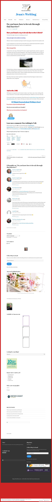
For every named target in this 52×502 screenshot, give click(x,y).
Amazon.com (36, 128)
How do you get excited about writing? (14, 411)
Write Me (10, 19)
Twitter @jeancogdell (26, 128)
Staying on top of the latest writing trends (15, 413)
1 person (17, 184)
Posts (5, 19)
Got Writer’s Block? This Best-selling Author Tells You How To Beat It (8, 139)
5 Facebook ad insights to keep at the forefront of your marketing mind (14, 139)
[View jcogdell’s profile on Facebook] (7, 243)
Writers (9, 150)
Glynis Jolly (15, 198)
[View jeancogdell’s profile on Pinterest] (9, 243)
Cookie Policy (22, 500)
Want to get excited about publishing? (14, 409)
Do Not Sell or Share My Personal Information (31, 478)
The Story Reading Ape (17, 219)
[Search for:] (26, 354)
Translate (15, 237)
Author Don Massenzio (23, 191)
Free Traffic (9, 433)
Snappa (8, 389)
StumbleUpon (16, 128)
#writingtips (30, 149)
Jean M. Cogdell (15, 169)
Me (15, 19)
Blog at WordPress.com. (17, 478)
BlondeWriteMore (11, 98)
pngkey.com (10, 380)
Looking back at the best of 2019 (13, 415)
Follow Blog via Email (12, 255)
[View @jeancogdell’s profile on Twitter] (8, 243)
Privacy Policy (45, 19)
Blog (35, 149)
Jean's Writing (26, 14)
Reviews (27, 19)
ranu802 (14, 211)
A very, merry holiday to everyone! (13, 417)
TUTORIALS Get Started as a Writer (14, 298)
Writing (14, 149)
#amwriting (23, 149)
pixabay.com (11, 374)
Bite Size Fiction (36, 19)
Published (21, 19)
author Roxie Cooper (34, 97)
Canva (8, 387)
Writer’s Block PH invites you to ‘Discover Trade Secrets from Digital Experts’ (19, 139)
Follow (9, 263)
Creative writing (40, 149)
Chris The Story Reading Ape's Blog (26, 223)
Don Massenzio (15, 187)
